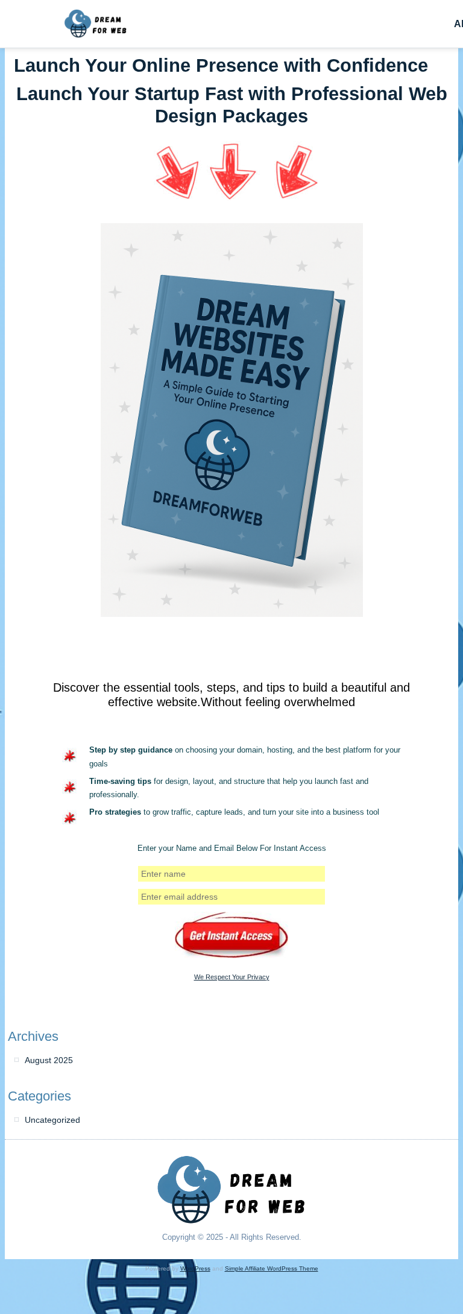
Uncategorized (52, 1120)
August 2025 (49, 1060)
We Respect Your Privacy (231, 977)
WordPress (195, 1268)
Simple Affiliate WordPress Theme (271, 1268)
